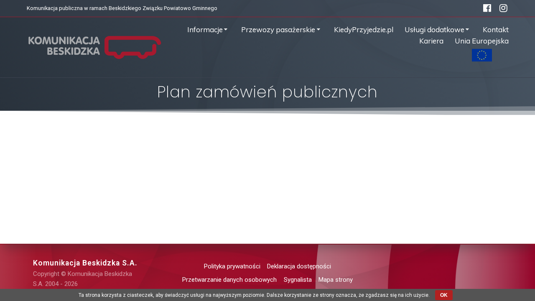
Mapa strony (335, 279)
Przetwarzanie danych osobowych (229, 279)
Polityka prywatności (232, 266)
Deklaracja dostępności (299, 266)
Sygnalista (298, 279)
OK (444, 295)
